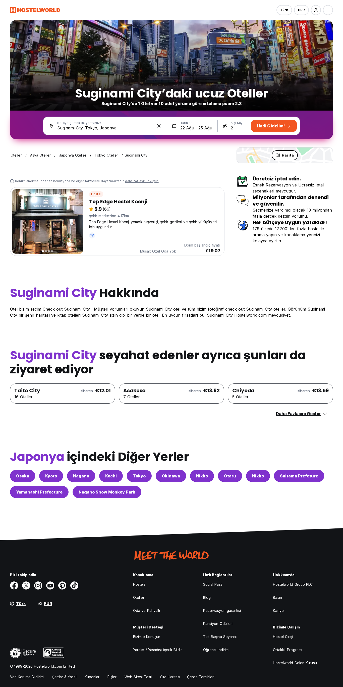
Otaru (230, 475)
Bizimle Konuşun (146, 636)
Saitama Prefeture (299, 475)
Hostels (139, 584)
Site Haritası (170, 677)
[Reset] (159, 126)
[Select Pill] (316, 10)
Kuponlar (92, 677)
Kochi (111, 475)
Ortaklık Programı (287, 650)
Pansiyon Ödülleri (218, 623)
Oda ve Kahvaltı (146, 610)
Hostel (96, 194)
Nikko (202, 475)
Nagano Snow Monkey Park (107, 492)
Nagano (81, 475)
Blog (207, 597)
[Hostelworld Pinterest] (62, 585)
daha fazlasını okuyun (141, 181)
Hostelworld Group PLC (293, 584)
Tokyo (139, 475)
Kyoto (51, 475)
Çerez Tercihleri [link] (201, 677)
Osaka (22, 475)
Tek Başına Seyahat (220, 636)
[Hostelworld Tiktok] (74, 585)
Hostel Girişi (283, 636)
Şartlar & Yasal (64, 677)
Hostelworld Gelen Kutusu (295, 663)
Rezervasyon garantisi (222, 610)
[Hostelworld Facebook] (14, 585)
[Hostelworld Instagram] (38, 585)
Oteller (138, 597)
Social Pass (212, 584)
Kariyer (279, 610)
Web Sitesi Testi (138, 677)
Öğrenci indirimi (216, 650)
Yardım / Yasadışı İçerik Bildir (157, 650)
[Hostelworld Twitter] (26, 585)
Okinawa (171, 475)
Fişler (112, 677)
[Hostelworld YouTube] (50, 585)
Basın (277, 597)
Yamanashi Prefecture (39, 492)
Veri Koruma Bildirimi (27, 677)
